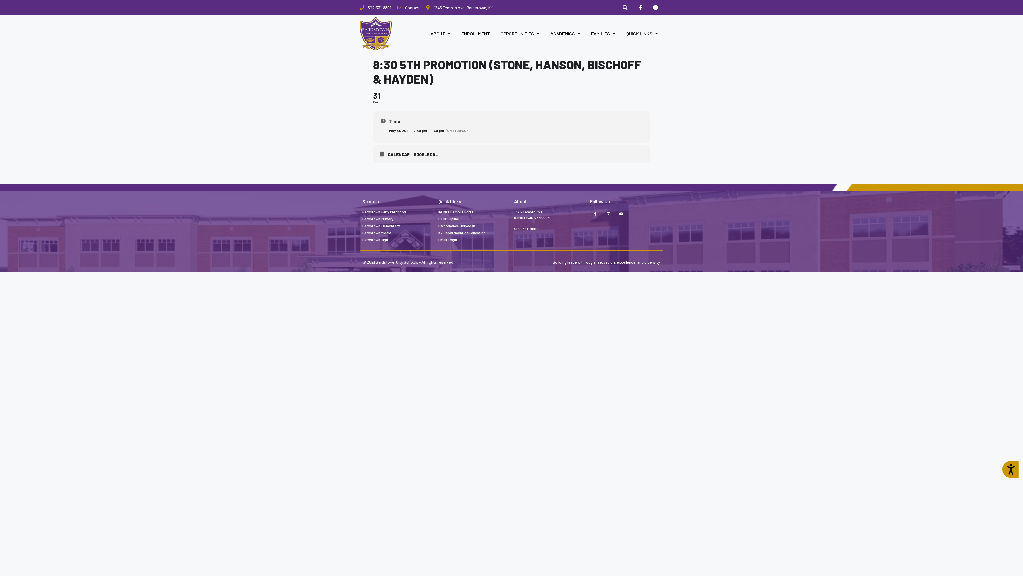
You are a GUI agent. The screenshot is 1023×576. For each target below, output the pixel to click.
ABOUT (438, 34)
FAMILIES (600, 34)
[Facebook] (640, 7)
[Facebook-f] (595, 214)
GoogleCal (426, 154)
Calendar (399, 154)
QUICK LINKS (639, 34)
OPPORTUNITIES (517, 34)
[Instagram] (608, 214)
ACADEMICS (562, 34)
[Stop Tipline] (655, 7)
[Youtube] (621, 214)
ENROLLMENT (475, 34)
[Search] (625, 7)
